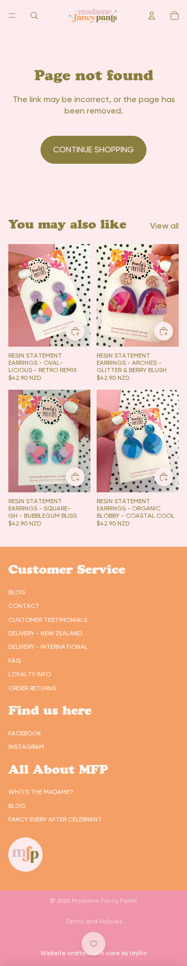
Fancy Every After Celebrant (55, 819)
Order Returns (32, 688)
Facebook (24, 733)
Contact (23, 605)
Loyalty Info (29, 674)
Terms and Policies (93, 921)
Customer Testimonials (47, 619)
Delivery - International (48, 646)
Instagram (26, 746)
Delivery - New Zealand (45, 633)
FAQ (14, 660)
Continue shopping (93, 149)
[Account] (151, 15)
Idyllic (138, 953)
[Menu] (12, 15)
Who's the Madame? (40, 791)
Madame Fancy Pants (104, 900)
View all (164, 226)
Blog (16, 592)
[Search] (34, 15)
